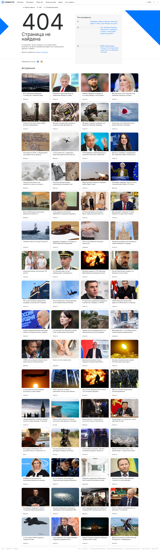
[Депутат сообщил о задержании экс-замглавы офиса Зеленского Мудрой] (124, 146)
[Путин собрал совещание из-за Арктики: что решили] (124, 502)
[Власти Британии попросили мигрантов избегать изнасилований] (35, 206)
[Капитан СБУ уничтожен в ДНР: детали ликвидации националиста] (35, 117)
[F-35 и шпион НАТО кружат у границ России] (35, 531)
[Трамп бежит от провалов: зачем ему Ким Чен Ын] (124, 413)
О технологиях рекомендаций (97, 548)
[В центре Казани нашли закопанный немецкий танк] (65, 176)
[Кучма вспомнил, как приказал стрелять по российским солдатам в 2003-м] (124, 472)
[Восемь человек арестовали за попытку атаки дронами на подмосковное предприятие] (65, 117)
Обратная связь (146, 548)
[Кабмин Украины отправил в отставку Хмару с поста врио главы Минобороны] (95, 87)
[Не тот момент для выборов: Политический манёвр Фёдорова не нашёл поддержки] (65, 472)
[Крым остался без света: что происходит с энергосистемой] (124, 442)
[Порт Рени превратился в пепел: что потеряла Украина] (95, 383)
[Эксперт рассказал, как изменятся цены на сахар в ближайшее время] (35, 176)
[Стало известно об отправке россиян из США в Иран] (35, 383)
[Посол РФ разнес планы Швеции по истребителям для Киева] (65, 294)
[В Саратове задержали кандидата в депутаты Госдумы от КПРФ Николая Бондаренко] (95, 294)
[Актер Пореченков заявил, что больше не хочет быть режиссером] (124, 265)
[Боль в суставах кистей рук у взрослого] (95, 235)
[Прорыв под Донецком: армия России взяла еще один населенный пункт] (124, 354)
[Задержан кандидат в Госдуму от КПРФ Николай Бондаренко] (65, 235)
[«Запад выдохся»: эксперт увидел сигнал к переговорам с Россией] (35, 413)
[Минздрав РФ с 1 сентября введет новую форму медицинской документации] (124, 324)
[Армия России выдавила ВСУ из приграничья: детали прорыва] (95, 324)
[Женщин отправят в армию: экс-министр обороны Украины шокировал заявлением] (95, 117)
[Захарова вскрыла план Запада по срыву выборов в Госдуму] (124, 235)
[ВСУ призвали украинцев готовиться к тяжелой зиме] (35, 87)
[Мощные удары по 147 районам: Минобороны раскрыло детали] (95, 265)
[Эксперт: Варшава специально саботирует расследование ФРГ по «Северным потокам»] (65, 502)
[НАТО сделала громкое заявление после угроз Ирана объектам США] (65, 383)
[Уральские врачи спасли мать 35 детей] (35, 265)
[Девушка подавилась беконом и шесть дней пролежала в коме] (95, 472)
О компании (9, 548)
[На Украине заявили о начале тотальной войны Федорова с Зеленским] (35, 502)
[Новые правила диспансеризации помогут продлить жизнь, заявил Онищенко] (35, 324)
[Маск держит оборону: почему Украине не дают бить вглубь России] (124, 206)
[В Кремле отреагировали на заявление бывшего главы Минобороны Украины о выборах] (65, 87)
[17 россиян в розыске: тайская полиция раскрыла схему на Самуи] (95, 442)
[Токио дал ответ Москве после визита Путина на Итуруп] (124, 117)
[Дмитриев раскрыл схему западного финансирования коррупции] (95, 354)
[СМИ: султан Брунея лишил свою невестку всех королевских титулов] (35, 354)
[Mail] (2, 2)
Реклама (16, 548)
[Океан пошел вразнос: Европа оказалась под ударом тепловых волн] (65, 413)
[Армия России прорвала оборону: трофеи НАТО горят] (95, 531)
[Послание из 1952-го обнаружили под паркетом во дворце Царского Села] (35, 146)
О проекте (85, 548)
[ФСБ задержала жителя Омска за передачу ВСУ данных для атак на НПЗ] (95, 502)
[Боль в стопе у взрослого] (65, 354)
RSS (79, 548)
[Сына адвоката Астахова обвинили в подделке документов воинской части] (65, 206)
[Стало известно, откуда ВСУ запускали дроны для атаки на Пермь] (65, 146)
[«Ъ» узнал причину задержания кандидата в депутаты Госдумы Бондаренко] (35, 294)
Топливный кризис (52, 7)
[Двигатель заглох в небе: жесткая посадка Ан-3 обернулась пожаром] (124, 531)
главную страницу (42, 52)
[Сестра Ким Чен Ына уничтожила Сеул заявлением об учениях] (65, 324)
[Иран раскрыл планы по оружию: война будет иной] (95, 176)
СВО (40, 7)
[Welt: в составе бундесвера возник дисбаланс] (124, 383)
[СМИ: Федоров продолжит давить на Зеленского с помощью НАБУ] (124, 294)
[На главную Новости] (9, 2)
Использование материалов (132, 548)
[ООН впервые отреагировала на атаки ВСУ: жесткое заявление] (95, 146)
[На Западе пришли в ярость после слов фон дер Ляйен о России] (124, 176)
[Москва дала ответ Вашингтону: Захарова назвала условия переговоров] (124, 87)
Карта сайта (155, 548)
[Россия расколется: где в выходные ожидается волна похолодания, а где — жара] (65, 442)
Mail (3, 548)
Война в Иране (30, 7)
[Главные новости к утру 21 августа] (35, 235)
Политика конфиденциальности (115, 548)
